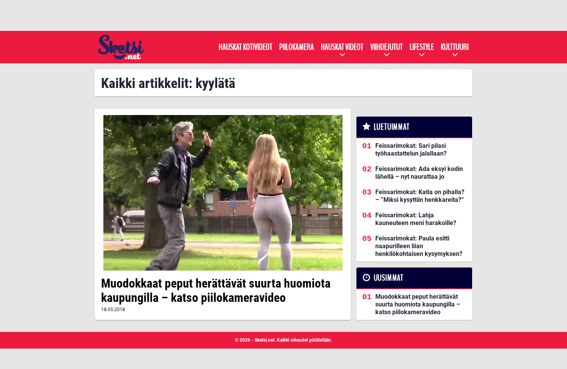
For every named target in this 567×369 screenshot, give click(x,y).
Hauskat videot (342, 47)
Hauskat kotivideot (245, 47)
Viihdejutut (386, 47)
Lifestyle (422, 47)
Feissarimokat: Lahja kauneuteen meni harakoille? (415, 219)
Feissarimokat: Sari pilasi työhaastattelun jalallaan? (411, 149)
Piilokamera (296, 47)
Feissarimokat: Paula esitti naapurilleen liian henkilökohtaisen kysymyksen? (418, 246)
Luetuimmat (392, 127)
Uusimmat (388, 278)
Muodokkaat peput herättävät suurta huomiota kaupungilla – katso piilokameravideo (216, 290)
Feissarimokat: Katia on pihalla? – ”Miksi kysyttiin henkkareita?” (419, 195)
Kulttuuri (455, 47)
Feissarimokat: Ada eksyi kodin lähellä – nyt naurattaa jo (419, 172)
